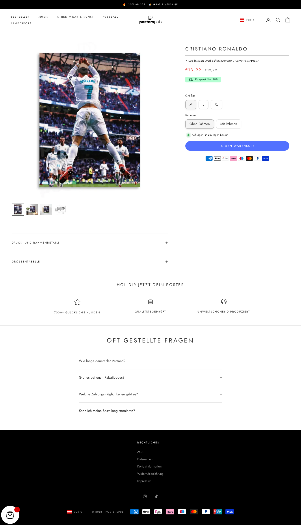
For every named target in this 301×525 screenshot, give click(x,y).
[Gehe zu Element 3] (46, 209)
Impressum (144, 481)
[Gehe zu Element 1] (18, 209)
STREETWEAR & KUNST (75, 17)
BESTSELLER (20, 17)
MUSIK (44, 17)
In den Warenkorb (237, 146)
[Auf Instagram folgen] (145, 496)
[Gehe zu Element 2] (32, 209)
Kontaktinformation (149, 466)
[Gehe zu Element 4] (60, 209)
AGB (140, 452)
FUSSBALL (110, 17)
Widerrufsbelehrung (150, 473)
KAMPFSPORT (21, 23)
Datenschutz (145, 459)
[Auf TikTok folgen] (156, 496)
